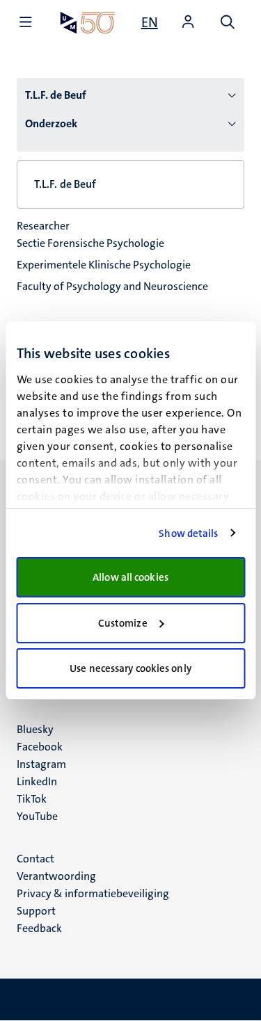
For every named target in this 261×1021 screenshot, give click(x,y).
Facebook (40, 746)
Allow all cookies (130, 577)
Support (36, 910)
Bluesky (35, 729)
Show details (188, 533)
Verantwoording (56, 876)
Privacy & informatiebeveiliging (93, 893)
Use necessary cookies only (130, 668)
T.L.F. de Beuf (55, 95)
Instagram (41, 764)
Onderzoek (51, 123)
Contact (35, 858)
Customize (123, 623)
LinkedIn (37, 781)
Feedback (39, 928)
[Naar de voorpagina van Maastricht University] (87, 22)
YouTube (37, 816)
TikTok (32, 798)
